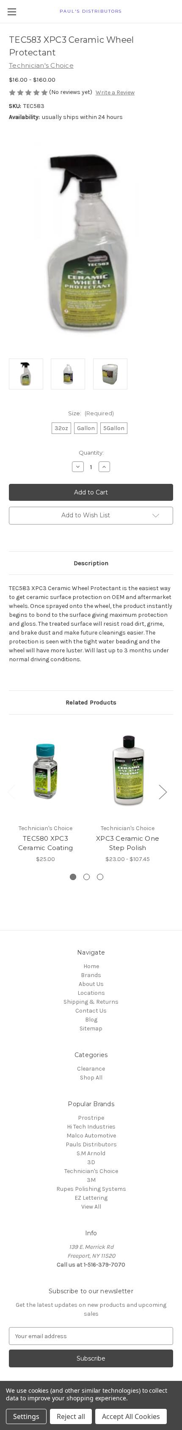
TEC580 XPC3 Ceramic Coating (45, 843)
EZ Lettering (91, 1197)
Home (91, 966)
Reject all (71, 1416)
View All (91, 1206)
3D (91, 1162)
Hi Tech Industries (91, 1126)
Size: (91, 413)
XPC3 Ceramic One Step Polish (127, 843)
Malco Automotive (91, 1135)
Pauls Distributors (91, 1144)
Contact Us (91, 1010)
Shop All (91, 1077)
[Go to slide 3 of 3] (100, 877)
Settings (26, 1416)
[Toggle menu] (11, 11)
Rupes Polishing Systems (91, 1189)
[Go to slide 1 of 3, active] (73, 877)
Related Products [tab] (91, 702)
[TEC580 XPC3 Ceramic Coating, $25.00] (45, 771)
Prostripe (91, 1117)
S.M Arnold (91, 1153)
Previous (11, 792)
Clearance (91, 1068)
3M (91, 1180)
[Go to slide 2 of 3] (86, 877)
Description (91, 563)
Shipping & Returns (91, 1001)
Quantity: (91, 452)
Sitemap (91, 1028)
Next (162, 792)
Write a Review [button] (115, 92)
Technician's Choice (91, 1171)
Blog (91, 1019)
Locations (91, 993)
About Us (91, 984)
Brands (91, 975)
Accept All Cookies (131, 1416)
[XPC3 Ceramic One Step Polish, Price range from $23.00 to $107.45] (127, 771)
